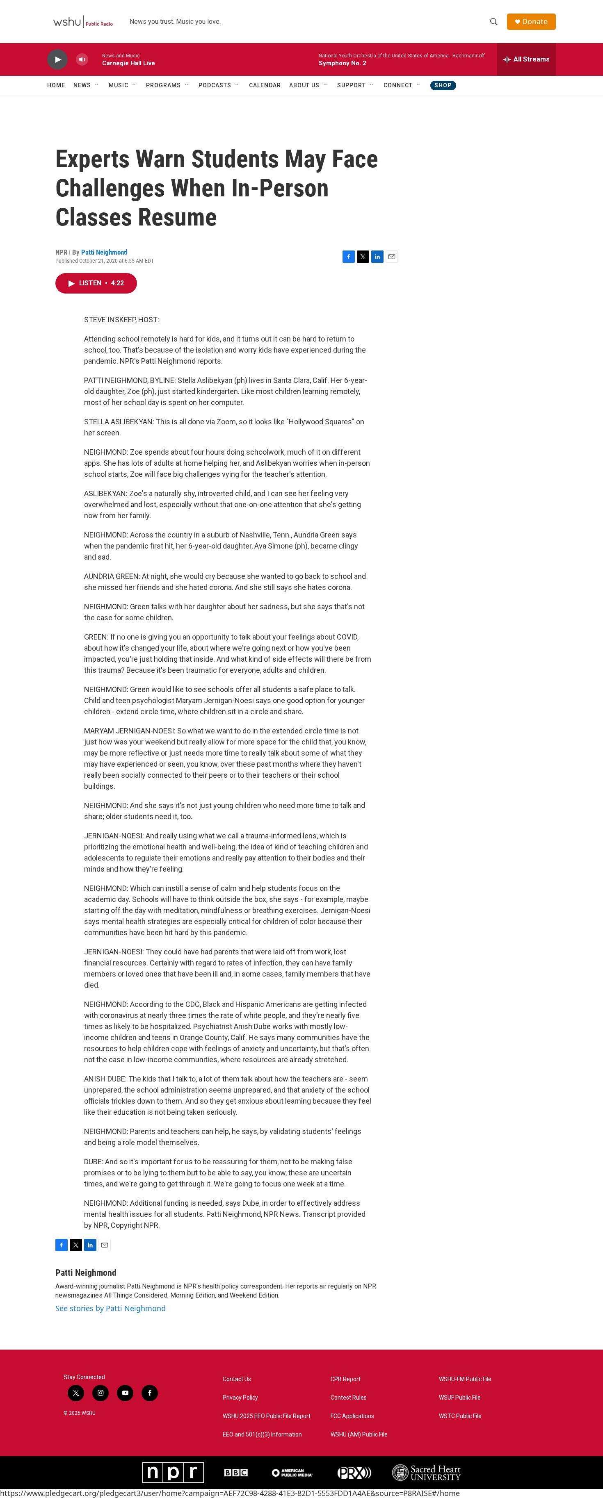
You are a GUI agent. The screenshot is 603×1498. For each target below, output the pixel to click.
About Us (304, 85)
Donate (535, 21)
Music (118, 85)
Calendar (265, 85)
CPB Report (346, 1379)
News (82, 85)
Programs (163, 85)
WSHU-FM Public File (465, 1379)
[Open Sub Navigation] (97, 85)
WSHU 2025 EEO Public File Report (267, 1416)
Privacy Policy (240, 1398)
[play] (57, 59)
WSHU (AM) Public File (359, 1435)
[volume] (82, 59)
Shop (443, 85)
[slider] (95, 59)
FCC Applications (352, 1416)
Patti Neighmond (104, 252)
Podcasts (215, 85)
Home (56, 85)
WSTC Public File (460, 1416)
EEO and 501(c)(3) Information (262, 1435)
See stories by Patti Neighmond (110, 1308)
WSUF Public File (460, 1398)
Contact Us (237, 1379)
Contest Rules (349, 1398)
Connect (398, 85)
